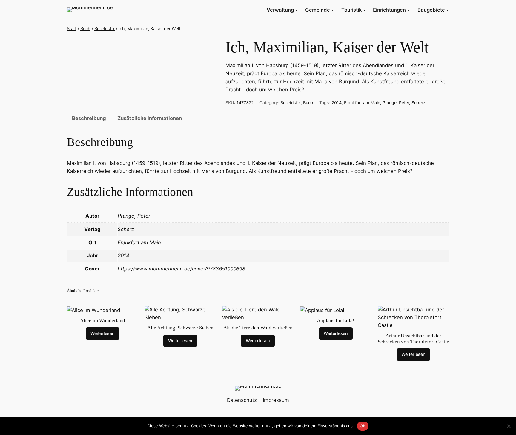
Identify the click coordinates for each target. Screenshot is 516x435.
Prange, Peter (396, 102)
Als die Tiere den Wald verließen (258, 328)
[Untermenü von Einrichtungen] (408, 9)
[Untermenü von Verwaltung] (296, 9)
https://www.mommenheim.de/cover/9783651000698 (181, 269)
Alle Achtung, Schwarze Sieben (180, 328)
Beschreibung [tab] (89, 118)
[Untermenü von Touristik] (364, 9)
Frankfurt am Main (362, 102)
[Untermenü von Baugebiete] (447, 9)
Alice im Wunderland (102, 320)
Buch (85, 28)
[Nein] (509, 426)
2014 (336, 102)
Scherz (418, 102)
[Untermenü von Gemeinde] (332, 9)
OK (363, 425)
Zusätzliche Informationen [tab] (149, 118)
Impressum (276, 400)
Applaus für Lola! (335, 320)
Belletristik (104, 28)
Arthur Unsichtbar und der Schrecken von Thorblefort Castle (413, 339)
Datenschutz (242, 400)
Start (71, 28)
